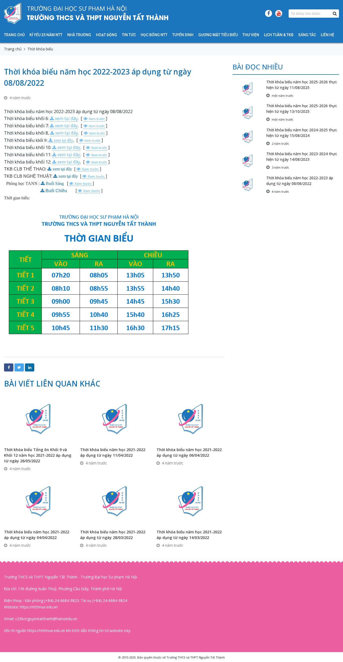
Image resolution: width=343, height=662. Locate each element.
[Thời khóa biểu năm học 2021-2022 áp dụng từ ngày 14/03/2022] (190, 500)
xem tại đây (66, 118)
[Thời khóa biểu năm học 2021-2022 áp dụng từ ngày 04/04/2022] (38, 500)
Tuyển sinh (182, 35)
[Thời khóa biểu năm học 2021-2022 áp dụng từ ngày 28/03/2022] (114, 500)
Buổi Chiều (57, 190)
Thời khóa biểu (40, 48)
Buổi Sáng (55, 183)
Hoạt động (106, 35)
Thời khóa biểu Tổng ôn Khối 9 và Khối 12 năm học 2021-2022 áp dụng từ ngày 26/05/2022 (37, 455)
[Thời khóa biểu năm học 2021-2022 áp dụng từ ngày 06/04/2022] (190, 418)
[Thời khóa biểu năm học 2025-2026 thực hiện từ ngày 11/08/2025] (249, 89)
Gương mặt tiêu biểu (218, 35)
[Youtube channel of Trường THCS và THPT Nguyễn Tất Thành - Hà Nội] (278, 13)
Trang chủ (14, 35)
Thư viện (251, 35)
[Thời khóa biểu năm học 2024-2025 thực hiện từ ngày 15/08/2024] (249, 137)
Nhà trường (79, 35)
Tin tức (129, 35)
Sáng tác (307, 35)
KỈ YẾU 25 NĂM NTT (45, 35)
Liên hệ (327, 35)
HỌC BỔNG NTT (154, 35)
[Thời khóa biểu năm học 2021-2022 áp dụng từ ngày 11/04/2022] (114, 418)
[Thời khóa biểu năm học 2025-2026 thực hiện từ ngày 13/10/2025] (249, 112)
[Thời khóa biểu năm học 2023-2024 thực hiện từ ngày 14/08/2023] (249, 160)
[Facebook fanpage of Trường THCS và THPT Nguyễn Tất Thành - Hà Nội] (268, 13)
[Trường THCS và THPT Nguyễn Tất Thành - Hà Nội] (12, 13)
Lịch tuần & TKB (278, 35)
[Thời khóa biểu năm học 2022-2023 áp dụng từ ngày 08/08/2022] (249, 185)
